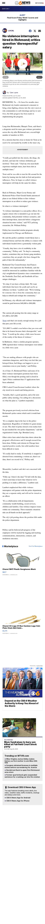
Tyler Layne (14, 93)
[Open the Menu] (3, 3)
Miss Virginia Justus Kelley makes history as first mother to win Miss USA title (21, 761)
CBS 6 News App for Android (18, 798)
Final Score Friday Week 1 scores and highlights (22, 19)
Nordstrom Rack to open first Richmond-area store (22, 771)
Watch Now (39, 3)
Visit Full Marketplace (35, 546)
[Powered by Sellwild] (39, 666)
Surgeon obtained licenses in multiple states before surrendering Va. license (21, 766)
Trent (4, 320)
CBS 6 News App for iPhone (17, 801)
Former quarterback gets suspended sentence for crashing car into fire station (22, 776)
